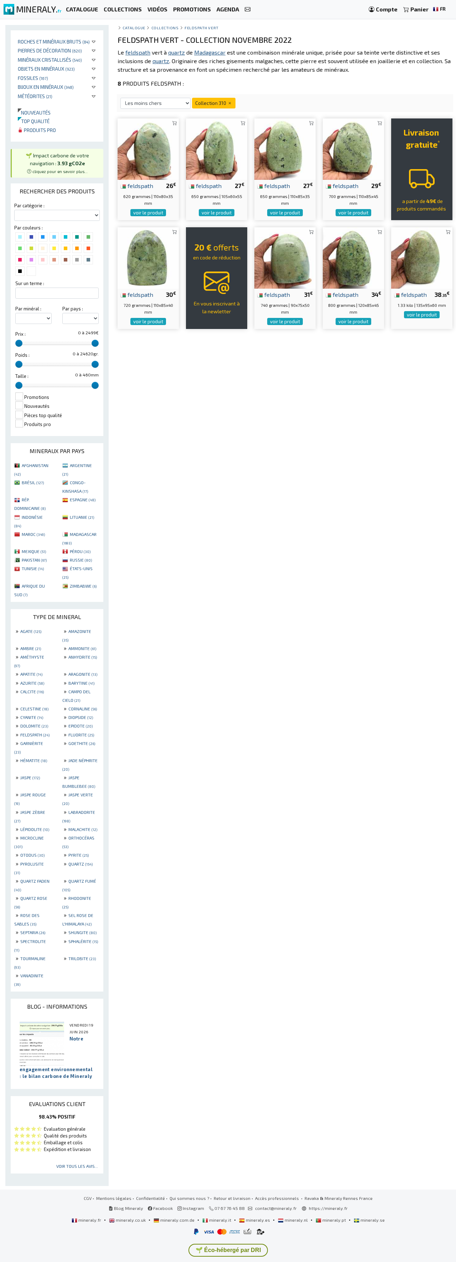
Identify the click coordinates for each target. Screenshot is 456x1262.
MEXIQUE (34, 551)
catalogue (134, 27)
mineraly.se (372, 1219)
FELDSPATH (35, 734)
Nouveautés (34, 113)
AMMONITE (82, 648)
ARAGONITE (82, 673)
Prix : (20, 334)
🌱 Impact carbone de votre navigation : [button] (57, 162)
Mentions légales (113, 1198)
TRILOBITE (82, 958)
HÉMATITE (33, 760)
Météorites (35, 96)
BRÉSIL (33, 482)
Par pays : (72, 308)
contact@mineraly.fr (276, 1208)
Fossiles (33, 78)
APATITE (31, 673)
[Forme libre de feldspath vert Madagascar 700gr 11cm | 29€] (353, 148)
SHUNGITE (82, 932)
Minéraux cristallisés (50, 60)
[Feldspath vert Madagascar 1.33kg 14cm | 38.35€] (421, 257)
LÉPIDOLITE (34, 829)
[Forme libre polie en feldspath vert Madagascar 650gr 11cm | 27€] (285, 148)
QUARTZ (80, 863)
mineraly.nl (296, 1219)
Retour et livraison (232, 1198)
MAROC (33, 534)
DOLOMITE (34, 725)
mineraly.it (220, 1219)
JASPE (30, 777)
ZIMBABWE (83, 585)
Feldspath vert (202, 27)
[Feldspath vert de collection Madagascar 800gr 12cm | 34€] (353, 257)
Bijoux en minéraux (46, 87)
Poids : (22, 355)
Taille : (21, 376)
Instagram (193, 1208)
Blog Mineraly (128, 1208)
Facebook (162, 1208)
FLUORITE (81, 734)
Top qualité (34, 121)
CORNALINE (82, 708)
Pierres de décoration (50, 50)
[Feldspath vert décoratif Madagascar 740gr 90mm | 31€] (285, 257)
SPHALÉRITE (83, 941)
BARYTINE (81, 682)
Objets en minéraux (46, 69)
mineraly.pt (334, 1219)
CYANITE (31, 717)
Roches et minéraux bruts (54, 42)
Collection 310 (211, 103)
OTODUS (32, 854)
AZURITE (32, 682)
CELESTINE (34, 708)
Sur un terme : (29, 283)
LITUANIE (82, 517)
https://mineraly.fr (328, 1208)
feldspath (139, 185)
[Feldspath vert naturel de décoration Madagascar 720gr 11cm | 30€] (148, 257)
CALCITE (32, 691)
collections (165, 27)
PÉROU (80, 551)
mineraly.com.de (177, 1219)
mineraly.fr (89, 1219)
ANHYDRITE (82, 656)
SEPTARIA (32, 932)
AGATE (30, 631)
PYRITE (78, 854)
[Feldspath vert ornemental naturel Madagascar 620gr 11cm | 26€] (148, 148)
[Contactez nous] (247, 9)
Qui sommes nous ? (189, 1198)
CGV (88, 1198)
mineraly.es (258, 1219)
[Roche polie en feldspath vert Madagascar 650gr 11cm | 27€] (216, 148)
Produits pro (39, 130)
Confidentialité (150, 1198)
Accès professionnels (277, 1198)
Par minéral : (28, 308)
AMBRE (30, 648)
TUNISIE (33, 568)
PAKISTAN (34, 559)
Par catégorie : (29, 205)
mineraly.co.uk (131, 1219)
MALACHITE (82, 829)
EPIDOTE (80, 725)
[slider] (18, 343)
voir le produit (148, 213)
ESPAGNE (82, 499)
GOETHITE (81, 743)
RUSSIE (81, 559)
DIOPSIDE (80, 717)
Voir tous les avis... (77, 1166)
